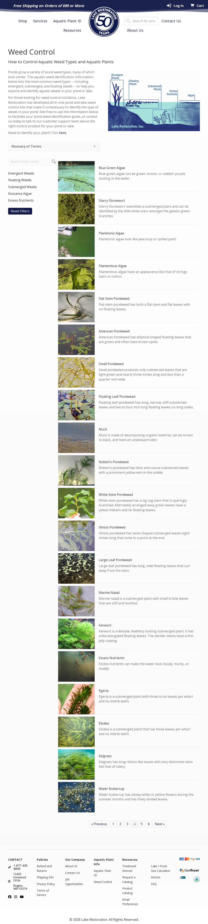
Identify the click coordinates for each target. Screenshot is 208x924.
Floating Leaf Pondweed (117, 396)
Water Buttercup (111, 788)
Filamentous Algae (113, 266)
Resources (72, 30)
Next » (160, 824)
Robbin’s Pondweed (114, 462)
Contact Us (171, 20)
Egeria (103, 690)
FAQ (154, 884)
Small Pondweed (111, 364)
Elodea (104, 723)
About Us (135, 30)
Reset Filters (20, 211)
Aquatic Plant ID (67, 20)
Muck (103, 429)
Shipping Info (45, 877)
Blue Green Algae (112, 168)
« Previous (99, 824)
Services (40, 20)
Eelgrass (105, 756)
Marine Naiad (109, 592)
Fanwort (105, 625)
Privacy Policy (46, 884)
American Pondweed (114, 331)
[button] (54, 146)
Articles (155, 877)
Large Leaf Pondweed (115, 560)
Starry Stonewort (112, 200)
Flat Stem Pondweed (114, 298)
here (62, 132)
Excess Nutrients (111, 658)
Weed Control (103, 882)
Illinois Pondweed (112, 527)
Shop (22, 20)
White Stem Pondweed (116, 494)
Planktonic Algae (111, 233)
